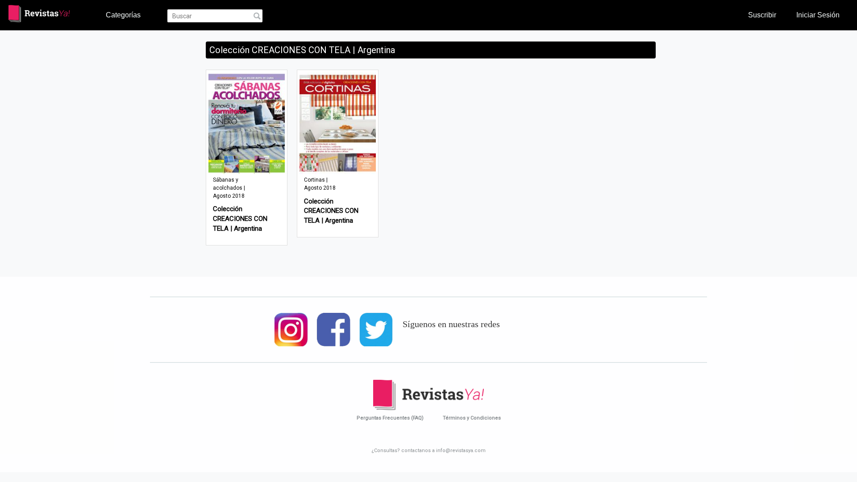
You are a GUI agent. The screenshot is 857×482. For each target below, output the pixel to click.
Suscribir (762, 14)
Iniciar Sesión (818, 14)
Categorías (123, 14)
